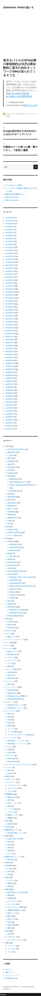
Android (10, 541)
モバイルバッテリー (14, 940)
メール (9, 663)
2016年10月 (9, 414)
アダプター (11, 937)
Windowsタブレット (15, 708)
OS (6, 538)
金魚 (9, 922)
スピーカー (11, 949)
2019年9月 (9, 336)
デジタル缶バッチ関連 (13, 185)
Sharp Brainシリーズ (15, 833)
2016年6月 (9, 423)
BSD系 (10, 559)
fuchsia (10, 568)
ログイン (8, 969)
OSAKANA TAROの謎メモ (18, 7)
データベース (12, 660)
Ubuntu (12, 592)
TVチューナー (12, 803)
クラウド (10, 657)
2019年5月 (9, 348)
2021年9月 (9, 265)
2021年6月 (9, 274)
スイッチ (10, 729)
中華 (9, 749)
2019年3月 (9, 354)
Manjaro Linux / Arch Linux (20, 577)
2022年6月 (9, 241)
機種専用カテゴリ (12, 830)
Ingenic (10, 473)
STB (7, 619)
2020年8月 (9, 304)
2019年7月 (9, 342)
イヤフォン (11, 946)
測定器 (9, 883)
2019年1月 (9, 360)
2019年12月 (9, 328)
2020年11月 (9, 295)
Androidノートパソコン (16, 741)
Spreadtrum (12, 518)
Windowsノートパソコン (17, 744)
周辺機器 (8, 794)
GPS (9, 800)
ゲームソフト (12, 901)
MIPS (9, 500)
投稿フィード (10, 972)
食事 (9, 928)
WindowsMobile (14, 616)
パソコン (8, 746)
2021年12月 (9, 256)
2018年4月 (9, 387)
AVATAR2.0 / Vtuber (15, 892)
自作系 (9, 752)
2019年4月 (9, 351)
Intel (9, 476)
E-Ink (9, 868)
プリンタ (10, 812)
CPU (7, 446)
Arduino (10, 529)
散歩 (9, 916)
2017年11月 (9, 396)
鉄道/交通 (11, 925)
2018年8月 (9, 375)
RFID (9, 845)
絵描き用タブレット (12, 857)
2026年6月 (9, 218)
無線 (7, 836)
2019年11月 (9, 331)
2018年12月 (9, 363)
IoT (6, 526)
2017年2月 (9, 411)
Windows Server (16, 613)
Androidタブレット (14, 705)
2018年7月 (9, 378)
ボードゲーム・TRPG (15, 907)
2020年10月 (10, 298)
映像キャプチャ (13, 815)
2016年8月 (9, 417)
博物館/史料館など (14, 910)
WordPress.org (11, 978)
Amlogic (10, 461)
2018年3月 (9, 390)
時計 (7, 821)
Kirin (9, 494)
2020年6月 (9, 310)
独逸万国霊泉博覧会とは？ (15, 194)
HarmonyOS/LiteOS (15, 571)
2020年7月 (9, 307)
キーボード (11, 782)
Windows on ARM (16, 610)
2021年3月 (9, 283)
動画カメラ (11, 636)
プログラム (9, 755)
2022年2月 (9, 250)
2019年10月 (9, 333)
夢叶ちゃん (11, 913)
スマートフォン (11, 687)
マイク (9, 952)
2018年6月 (9, 381)
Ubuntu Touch (15, 595)
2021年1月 (9, 289)
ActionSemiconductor (16, 449)
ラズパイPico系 (13, 535)
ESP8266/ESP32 (14, 532)
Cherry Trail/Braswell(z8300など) (23, 485)
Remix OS (13, 550)
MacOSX (12, 556)
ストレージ (9, 681)
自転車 (7, 862)
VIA (8, 523)
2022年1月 (9, 253)
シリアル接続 (12, 809)
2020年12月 (10, 292)
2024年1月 (9, 232)
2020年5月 (9, 313)
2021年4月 (9, 280)
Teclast (10, 773)
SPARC (10, 515)
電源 (7, 931)
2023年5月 (9, 238)
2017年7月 (9, 405)
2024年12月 (10, 221)
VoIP (9, 720)
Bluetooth (11, 797)
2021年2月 (9, 286)
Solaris (10, 604)
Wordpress (11, 654)
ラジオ (9, 854)
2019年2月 (9, 357)
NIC (8, 717)
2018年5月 (9, 384)
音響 (7, 943)
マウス (9, 791)
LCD (9, 871)
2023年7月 (9, 235)
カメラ (7, 633)
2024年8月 (9, 226)
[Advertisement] (20, 36)
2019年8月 (9, 339)
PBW (9, 895)
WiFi (9, 726)
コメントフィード (12, 975)
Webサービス (12, 651)
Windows (11, 607)
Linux (9, 574)
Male (9, 770)
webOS (12, 598)
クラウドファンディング (14, 639)
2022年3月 (9, 247)
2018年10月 (9, 369)
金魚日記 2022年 (11, 197)
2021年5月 (9, 277)
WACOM (10, 859)
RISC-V (10, 509)
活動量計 (10, 818)
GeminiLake (14, 491)
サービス (8, 648)
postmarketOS (15, 583)
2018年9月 (9, 372)
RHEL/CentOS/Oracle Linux (20, 586)
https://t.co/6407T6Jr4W (17, 93)
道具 (7, 877)
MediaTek (11, 497)
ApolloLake (14, 479)
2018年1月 (9, 393)
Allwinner (11, 452)
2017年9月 (9, 402)
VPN (9, 723)
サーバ (7, 645)
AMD (9, 458)
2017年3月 (9, 408)
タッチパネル (12, 788)
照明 (9, 886)
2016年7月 (9, 420)
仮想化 (7, 776)
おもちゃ (8, 631)
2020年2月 (9, 322)
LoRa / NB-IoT (13, 839)
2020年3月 (9, 319)
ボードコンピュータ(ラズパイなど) (18, 764)
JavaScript (11, 758)
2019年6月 (9, 345)
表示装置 (8, 865)
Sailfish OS (14, 589)
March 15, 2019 (30, 105)
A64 (11, 455)
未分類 (7, 827)
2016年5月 (9, 426)
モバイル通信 (12, 732)
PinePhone (11, 693)
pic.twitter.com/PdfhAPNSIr (19, 96)
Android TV (14, 544)
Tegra (9, 521)
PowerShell (12, 761)
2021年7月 (9, 271)
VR (8, 874)
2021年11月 (9, 259)
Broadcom (11, 467)
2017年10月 (9, 399)
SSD (9, 684)
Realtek (10, 506)
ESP (9, 470)
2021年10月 (9, 262)
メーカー (8, 767)
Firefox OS (11, 565)
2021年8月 (9, 268)
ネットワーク (32, 114)
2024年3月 (9, 229)
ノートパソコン (11, 738)
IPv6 (9, 714)
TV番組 (10, 898)
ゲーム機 (8, 642)
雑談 (7, 889)
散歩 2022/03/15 (12, 200)
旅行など (10, 919)
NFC (9, 842)
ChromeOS (11, 562)
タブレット (9, 702)
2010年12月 (9, 429)
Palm (9, 601)
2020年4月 (9, 316)
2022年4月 (9, 244)
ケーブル (10, 880)
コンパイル (11, 904)
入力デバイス (10, 779)
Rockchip (11, 512)
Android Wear (15, 547)
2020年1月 (9, 325)
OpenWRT (13, 580)
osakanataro (10, 114)
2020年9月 (9, 301)
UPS (9, 806)
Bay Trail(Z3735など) (18, 482)
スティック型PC (11, 669)
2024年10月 (10, 223)
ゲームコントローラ (14, 785)
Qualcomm (11, 503)
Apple (9, 464)
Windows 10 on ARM (15, 696)
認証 (9, 666)
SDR (9, 848)
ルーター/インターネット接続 (18, 735)
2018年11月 (9, 366)
